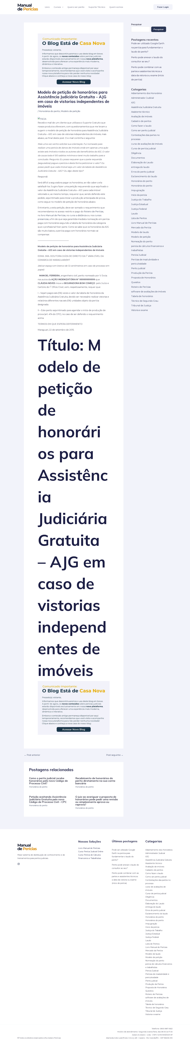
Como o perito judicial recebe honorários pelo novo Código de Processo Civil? (48, 781)
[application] (62, 7)
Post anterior (32, 755)
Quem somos (116, 7)
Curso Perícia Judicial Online (90, 851)
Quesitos (135, 282)
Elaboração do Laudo (142, 162)
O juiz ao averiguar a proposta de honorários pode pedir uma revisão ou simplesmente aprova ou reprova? (96, 800)
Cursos (57, 7)
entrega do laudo (140, 167)
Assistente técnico (140, 112)
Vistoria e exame (139, 310)
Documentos (138, 158)
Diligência (136, 153)
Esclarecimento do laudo (144, 176)
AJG (133, 102)
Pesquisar (159, 29)
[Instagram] (18, 864)
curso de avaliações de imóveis (146, 144)
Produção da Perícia (141, 273)
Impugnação (138, 190)
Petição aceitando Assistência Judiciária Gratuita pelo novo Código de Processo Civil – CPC (48, 799)
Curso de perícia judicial (143, 148)
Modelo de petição (70, 111)
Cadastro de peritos (141, 121)
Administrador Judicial (142, 98)
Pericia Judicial (138, 255)
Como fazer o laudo (141, 126)
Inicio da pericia (139, 195)
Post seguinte (114, 755)
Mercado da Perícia (141, 227)
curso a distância (78, 215)
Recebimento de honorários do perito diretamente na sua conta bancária (95, 781)
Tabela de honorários (142, 296)
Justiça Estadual (139, 204)
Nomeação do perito (141, 241)
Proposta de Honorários (143, 277)
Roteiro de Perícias (93, 211)
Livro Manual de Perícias (143, 223)
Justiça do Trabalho (141, 199)
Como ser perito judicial (143, 130)
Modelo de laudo (140, 232)
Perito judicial (138, 268)
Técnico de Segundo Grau (144, 301)
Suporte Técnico (97, 7)
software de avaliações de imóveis (148, 291)
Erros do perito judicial (142, 172)
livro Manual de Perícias (53, 215)
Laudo (134, 213)
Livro (47, 7)
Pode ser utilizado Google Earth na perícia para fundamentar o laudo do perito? (147, 47)
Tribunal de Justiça (141, 305)
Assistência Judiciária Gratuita (146, 107)
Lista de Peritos (139, 218)
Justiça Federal (139, 209)
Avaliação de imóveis (141, 116)
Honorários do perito (49, 111)
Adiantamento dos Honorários (146, 93)
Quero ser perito (75, 7)
